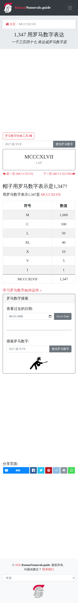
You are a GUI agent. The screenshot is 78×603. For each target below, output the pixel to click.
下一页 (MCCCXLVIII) (57, 173)
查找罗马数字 (64, 144)
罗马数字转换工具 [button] (17, 135)
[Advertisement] (39, 91)
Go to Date (62, 316)
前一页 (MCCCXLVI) (19, 173)
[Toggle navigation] (70, 7)
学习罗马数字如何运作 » (22, 290)
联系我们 (48, 569)
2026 (18, 564)
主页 (12, 24)
